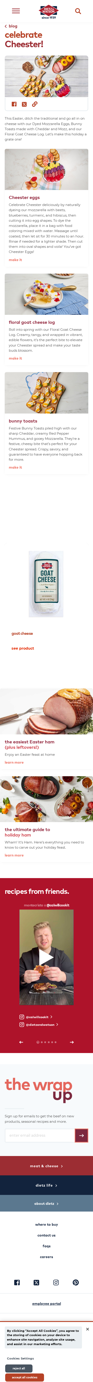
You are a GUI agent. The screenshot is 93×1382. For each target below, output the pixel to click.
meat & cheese (44, 1165)
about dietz (44, 1203)
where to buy (46, 1224)
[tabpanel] (46, 599)
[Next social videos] (72, 1042)
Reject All (19, 1368)
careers (46, 1256)
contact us (46, 1234)
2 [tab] (47, 666)
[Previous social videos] (21, 1042)
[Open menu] (16, 11)
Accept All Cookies (24, 1377)
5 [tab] (52, 1042)
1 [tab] (43, 666)
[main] (46, 1351)
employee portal (46, 1303)
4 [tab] (49, 1042)
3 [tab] (50, 666)
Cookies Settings (20, 1358)
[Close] (88, 1329)
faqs (47, 1245)
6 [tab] (55, 1042)
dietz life (44, 1185)
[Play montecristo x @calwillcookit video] (46, 957)
